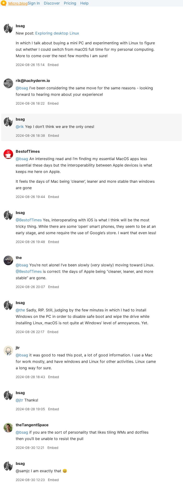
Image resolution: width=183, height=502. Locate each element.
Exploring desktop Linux (57, 33)
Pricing (70, 3)
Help (84, 3)
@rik (20, 126)
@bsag (22, 158)
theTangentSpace (32, 424)
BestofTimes (28, 151)
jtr (18, 347)
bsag (20, 25)
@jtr (19, 400)
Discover (52, 3)
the (19, 257)
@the (20, 310)
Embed (53, 65)
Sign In (34, 3)
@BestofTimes (29, 220)
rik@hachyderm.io (33, 80)
